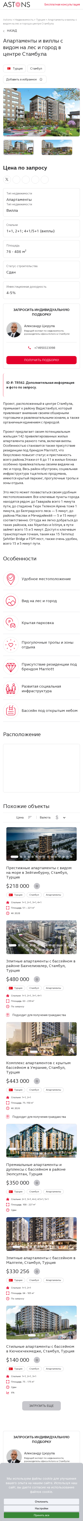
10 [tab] (52, 857)
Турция (40, 19)
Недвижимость (24, 19)
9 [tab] (48, 857)
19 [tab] (36, 950)
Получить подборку (41, 360)
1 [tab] (14, 857)
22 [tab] (47, 950)
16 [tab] (73, 945)
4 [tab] (29, 857)
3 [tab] (25, 857)
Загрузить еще (41, 1406)
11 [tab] (56, 857)
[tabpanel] (41, 844)
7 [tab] (40, 857)
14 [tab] (67, 857)
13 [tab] (63, 857)
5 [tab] (32, 857)
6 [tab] (36, 857)
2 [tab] (21, 857)
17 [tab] (28, 950)
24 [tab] (55, 950)
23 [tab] (51, 950)
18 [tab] (32, 950)
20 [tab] (39, 950)
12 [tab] (59, 857)
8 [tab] (44, 857)
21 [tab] (43, 950)
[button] (7, 180)
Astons (7, 19)
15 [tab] (71, 857)
